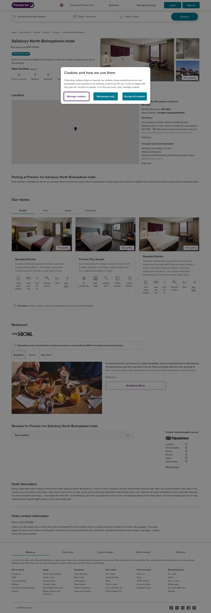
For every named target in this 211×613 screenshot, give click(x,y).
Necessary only (105, 96)
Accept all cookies (134, 96)
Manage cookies (76, 96)
